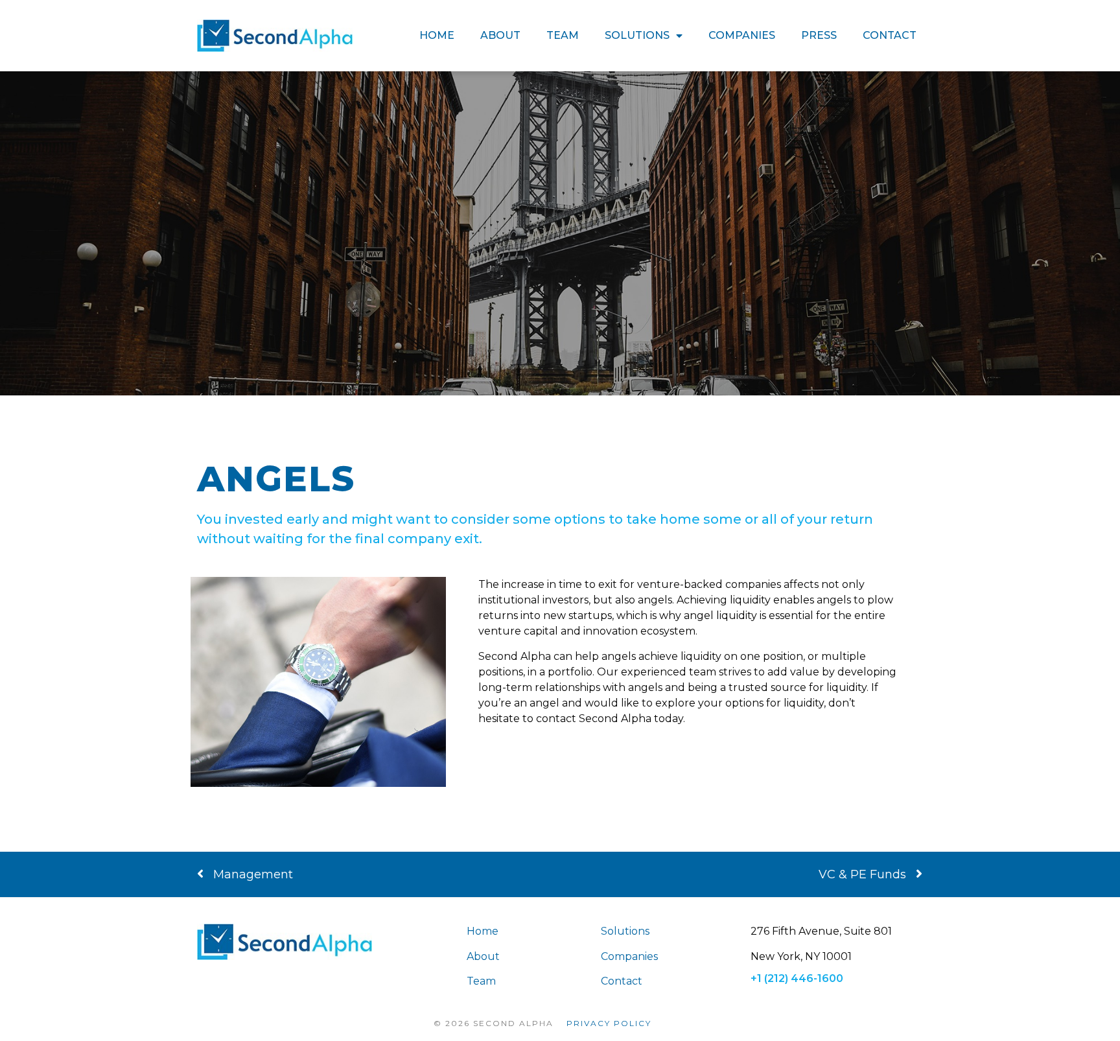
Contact (889, 35)
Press (819, 35)
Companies (741, 35)
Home (436, 35)
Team (562, 35)
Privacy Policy (608, 1023)
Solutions (637, 35)
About (500, 35)
